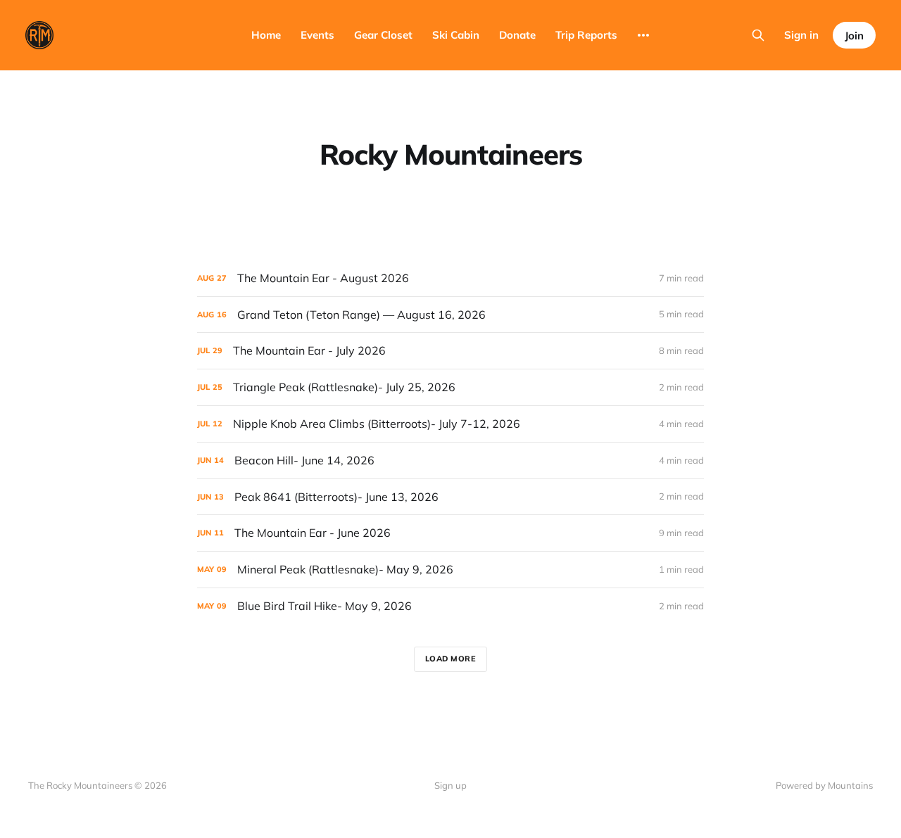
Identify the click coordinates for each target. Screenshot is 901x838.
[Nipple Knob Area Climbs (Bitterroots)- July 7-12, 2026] (450, 424)
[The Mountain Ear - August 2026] (450, 278)
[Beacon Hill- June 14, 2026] (450, 460)
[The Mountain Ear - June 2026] (450, 533)
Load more (451, 659)
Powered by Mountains (824, 785)
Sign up (450, 785)
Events (317, 35)
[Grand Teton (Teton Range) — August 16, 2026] (450, 315)
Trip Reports (586, 35)
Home (266, 35)
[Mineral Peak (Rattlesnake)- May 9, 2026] (450, 570)
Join (854, 35)
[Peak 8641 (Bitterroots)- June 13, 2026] (450, 497)
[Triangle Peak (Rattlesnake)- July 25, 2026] (450, 387)
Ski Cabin (455, 35)
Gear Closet (383, 35)
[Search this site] (758, 35)
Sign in (801, 35)
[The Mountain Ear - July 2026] (450, 351)
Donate (517, 35)
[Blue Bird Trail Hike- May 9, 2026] (450, 606)
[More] (643, 35)
